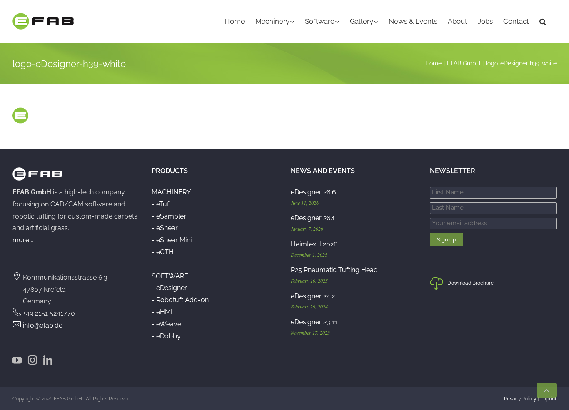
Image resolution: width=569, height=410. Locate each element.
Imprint (548, 399)
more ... (23, 240)
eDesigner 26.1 (313, 218)
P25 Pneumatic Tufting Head (334, 270)
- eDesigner (169, 288)
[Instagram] (32, 360)
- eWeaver (168, 324)
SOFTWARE (170, 276)
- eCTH (163, 252)
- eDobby (166, 336)
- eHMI (162, 312)
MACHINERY (171, 192)
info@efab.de (42, 325)
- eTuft (161, 204)
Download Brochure (470, 283)
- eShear (165, 228)
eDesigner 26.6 (313, 192)
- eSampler (169, 216)
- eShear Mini (172, 240)
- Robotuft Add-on (180, 300)
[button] (542, 21)
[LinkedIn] (47, 360)
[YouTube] (17, 360)
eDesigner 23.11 (314, 322)
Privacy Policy (520, 399)
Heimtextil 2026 (314, 244)
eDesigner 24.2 (313, 296)
